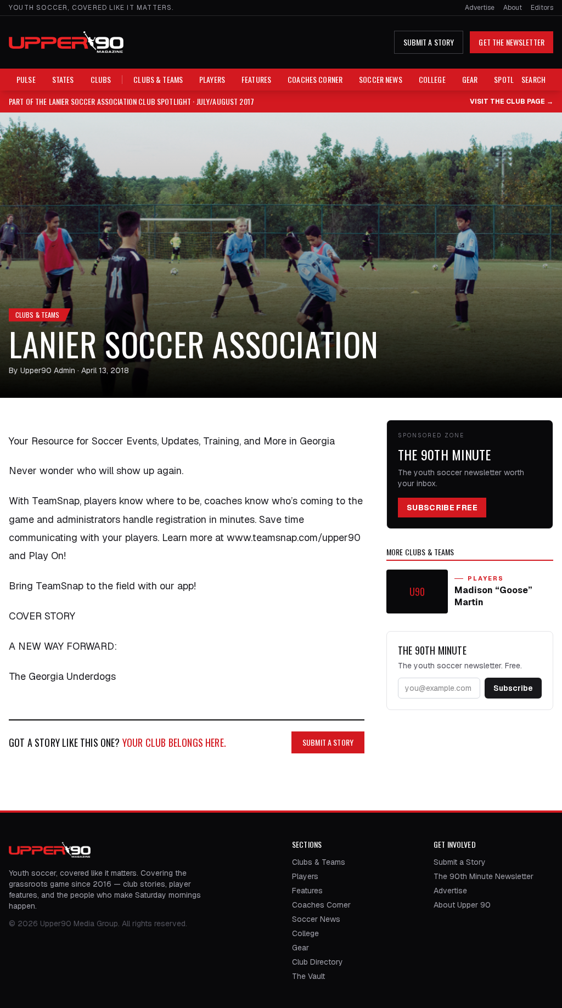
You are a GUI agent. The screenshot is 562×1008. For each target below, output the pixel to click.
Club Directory (317, 962)
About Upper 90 (462, 905)
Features (256, 79)
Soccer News (380, 79)
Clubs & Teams (158, 79)
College (432, 79)
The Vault (308, 976)
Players (212, 79)
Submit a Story (428, 42)
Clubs (101, 79)
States (63, 79)
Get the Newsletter (511, 42)
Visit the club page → (511, 101)
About (512, 7)
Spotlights (513, 79)
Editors (542, 7)
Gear (470, 79)
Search (533, 79)
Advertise (479, 7)
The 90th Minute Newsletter (483, 876)
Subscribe (513, 688)
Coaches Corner (315, 79)
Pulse (26, 79)
